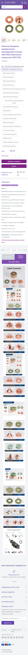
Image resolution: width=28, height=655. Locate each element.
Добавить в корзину (14, 161)
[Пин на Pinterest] (21, 172)
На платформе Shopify (7, 651)
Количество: (5, 156)
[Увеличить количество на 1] (19, 155)
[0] (25, 3)
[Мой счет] (22, 2)
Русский (4, 630)
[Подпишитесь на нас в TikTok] (17, 637)
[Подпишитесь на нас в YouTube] (14, 637)
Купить (14, 166)
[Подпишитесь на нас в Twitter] (5, 637)
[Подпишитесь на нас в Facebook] (2, 637)
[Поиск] (25, 7)
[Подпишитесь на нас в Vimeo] (20, 637)
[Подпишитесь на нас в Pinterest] (11, 637)
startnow (4, 61)
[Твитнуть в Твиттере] (24, 172)
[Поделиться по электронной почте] (18, 175)
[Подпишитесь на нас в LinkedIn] (22, 637)
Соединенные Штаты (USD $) (16, 630)
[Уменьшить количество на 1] (11, 155)
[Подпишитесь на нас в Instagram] (8, 637)
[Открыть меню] (2, 2)
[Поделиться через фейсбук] (18, 172)
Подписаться (8, 623)
